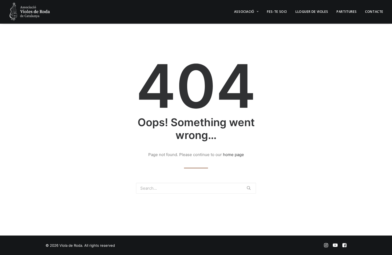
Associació (244, 11)
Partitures (347, 11)
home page (233, 154)
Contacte (374, 11)
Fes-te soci (277, 11)
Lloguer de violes (311, 11)
